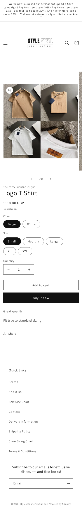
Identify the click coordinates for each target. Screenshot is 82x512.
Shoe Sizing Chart (21, 441)
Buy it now (41, 298)
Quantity (8, 261)
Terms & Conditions (22, 451)
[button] (5, 43)
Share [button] (12, 334)
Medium (33, 241)
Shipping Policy (19, 431)
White (31, 224)
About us (15, 392)
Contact (14, 412)
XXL (25, 251)
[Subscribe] (68, 483)
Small (12, 241)
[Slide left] (31, 179)
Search (13, 382)
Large (54, 241)
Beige (12, 224)
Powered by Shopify (60, 503)
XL (9, 251)
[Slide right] (51, 179)
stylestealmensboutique (34, 503)
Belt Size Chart (19, 402)
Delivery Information (23, 421)
